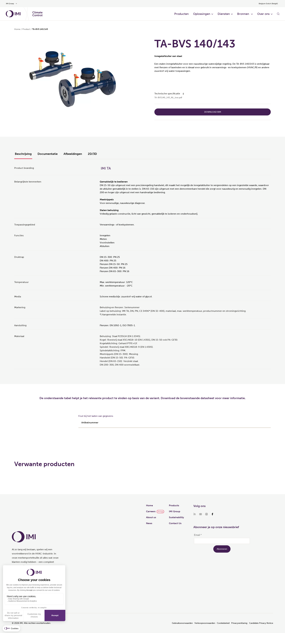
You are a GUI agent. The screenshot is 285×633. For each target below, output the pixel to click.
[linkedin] (194, 514)
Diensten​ (224, 14)
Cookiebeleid (223, 623)
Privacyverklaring (239, 623)
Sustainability (176, 517)
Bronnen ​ (243, 14)
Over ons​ (263, 14)
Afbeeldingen (73, 154)
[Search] (278, 14)
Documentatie (48, 154)
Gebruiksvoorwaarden (182, 623)
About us (151, 517)
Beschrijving (23, 154)
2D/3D (92, 154)
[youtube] (200, 514)
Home (17, 29)
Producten (181, 14)
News (149, 523)
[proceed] (183, 93)
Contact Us (175, 523)
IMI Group (174, 511)
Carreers (150, 511)
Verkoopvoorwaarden (204, 623)
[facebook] (212, 514)
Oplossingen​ (201, 14)
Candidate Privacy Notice (261, 623)
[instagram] (206, 514)
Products (174, 505)
